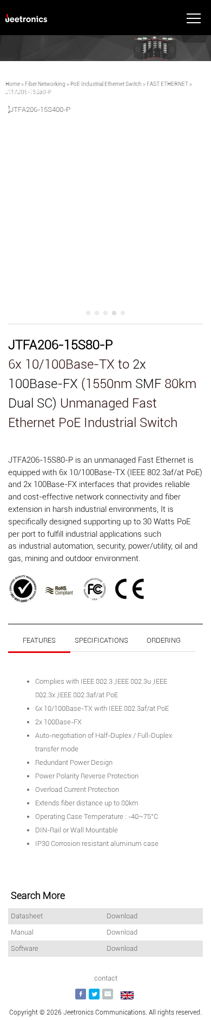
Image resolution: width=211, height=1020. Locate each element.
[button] (88, 313)
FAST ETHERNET (167, 84)
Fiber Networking (45, 84)
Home (12, 84)
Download (122, 916)
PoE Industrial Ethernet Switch (106, 84)
